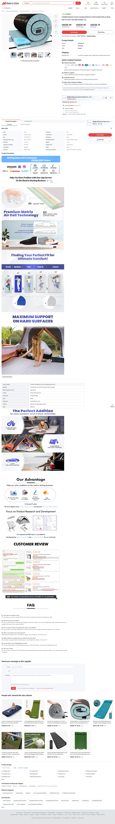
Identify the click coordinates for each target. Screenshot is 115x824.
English (21, 814)
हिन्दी (78, 814)
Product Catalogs (23, 768)
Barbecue (28, 793)
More (3, 807)
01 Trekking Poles (6, 771)
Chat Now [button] (102, 32)
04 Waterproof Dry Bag (91, 771)
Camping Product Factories (36, 800)
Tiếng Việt (93, 814)
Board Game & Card (7, 793)
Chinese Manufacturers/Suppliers (39, 812)
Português (31, 814)
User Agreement (66, 817)
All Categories (7, 8)
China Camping (6, 800)
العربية (66, 814)
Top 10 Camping (21, 804)
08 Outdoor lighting (90, 774)
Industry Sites (67, 812)
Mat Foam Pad (65, 800)
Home (3, 11)
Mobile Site (91, 812)
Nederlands (60, 814)
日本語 (74, 814)
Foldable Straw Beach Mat (68, 793)
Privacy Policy (81, 817)
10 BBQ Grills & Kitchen (35, 776)
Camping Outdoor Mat (8, 804)
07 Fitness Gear (61, 774)
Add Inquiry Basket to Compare (30, 61)
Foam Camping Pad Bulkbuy (35, 804)
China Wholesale (51, 812)
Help (85, 8)
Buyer (77, 8)
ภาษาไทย (83, 814)
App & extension (94, 8)
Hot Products (19, 812)
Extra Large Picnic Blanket (40, 793)
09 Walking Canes (6, 776)
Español (26, 814)
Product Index (84, 812)
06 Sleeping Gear (34, 774)
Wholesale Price (59, 812)
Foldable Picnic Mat (54, 793)
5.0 (94, 124)
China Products (27, 812)
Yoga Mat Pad (75, 800)
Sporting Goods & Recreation (12, 11)
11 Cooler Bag (61, 776)
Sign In (64, 114)
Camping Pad (85, 800)
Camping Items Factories (52, 800)
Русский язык (43, 814)
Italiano (49, 814)
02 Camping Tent (34, 771)
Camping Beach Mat (97, 800)
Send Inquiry (74, 32)
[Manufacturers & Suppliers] (10, 3)
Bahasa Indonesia (101, 814)
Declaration (73, 817)
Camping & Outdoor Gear (25, 11)
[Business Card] (111, 128)
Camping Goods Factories (20, 800)
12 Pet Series (89, 776)
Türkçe (88, 814)
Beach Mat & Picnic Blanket (37, 11)
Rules (112, 8)
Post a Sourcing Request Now (45, 688)
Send (13, 688)
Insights (97, 812)
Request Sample (91, 36)
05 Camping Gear (6, 774)
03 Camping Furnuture (63, 771)
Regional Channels (76, 812)
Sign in (111, 4)
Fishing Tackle (19, 793)
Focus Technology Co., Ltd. (47, 817)
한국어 (70, 814)
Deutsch (54, 814)
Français (37, 814)
